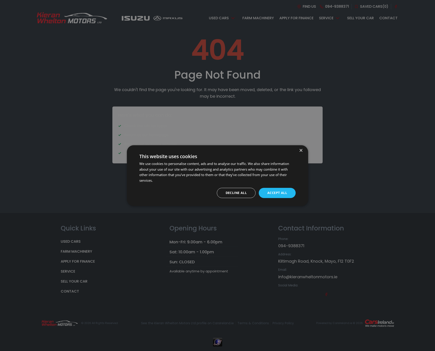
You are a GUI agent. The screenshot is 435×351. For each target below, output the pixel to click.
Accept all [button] (277, 193)
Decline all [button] (236, 193)
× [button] (300, 150)
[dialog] (217, 175)
